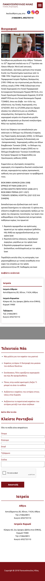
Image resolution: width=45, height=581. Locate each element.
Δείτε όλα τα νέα (8, 412)
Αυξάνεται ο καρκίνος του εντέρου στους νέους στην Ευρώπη (21, 393)
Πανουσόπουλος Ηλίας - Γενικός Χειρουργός (18, 5)
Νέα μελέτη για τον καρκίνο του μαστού (21, 356)
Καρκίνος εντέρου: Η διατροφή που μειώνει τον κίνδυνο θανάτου (22, 364)
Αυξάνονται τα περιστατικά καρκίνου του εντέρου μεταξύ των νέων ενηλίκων (21, 402)
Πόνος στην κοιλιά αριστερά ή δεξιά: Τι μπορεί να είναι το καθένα (20, 383)
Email (3, 447)
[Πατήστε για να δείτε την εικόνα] (22, 57)
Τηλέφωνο (5, 453)
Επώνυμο (5, 440)
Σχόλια (4, 460)
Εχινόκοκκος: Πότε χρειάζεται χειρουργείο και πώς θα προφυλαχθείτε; (21, 374)
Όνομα (4, 433)
